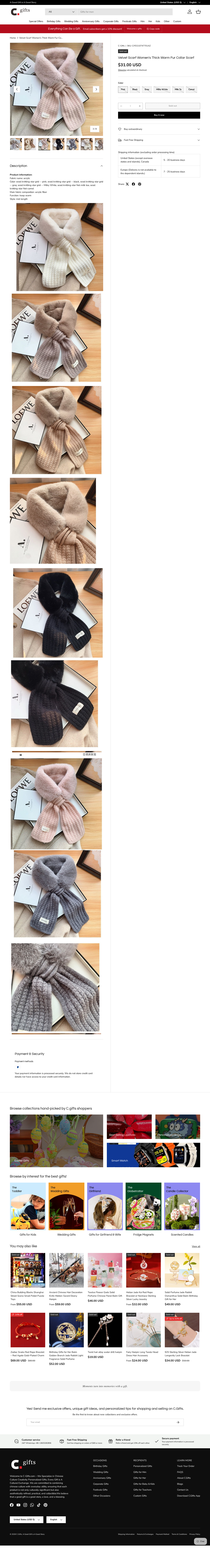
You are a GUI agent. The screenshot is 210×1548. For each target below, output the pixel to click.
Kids (158, 21)
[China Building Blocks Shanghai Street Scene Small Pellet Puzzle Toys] (28, 1270)
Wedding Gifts (71, 21)
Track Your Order (185, 1466)
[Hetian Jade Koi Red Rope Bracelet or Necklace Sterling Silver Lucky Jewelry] (143, 1270)
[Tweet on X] (127, 184)
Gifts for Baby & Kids (144, 1483)
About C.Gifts (184, 1478)
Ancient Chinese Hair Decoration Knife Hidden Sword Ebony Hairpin (66, 1296)
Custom (177, 21)
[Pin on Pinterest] (140, 184)
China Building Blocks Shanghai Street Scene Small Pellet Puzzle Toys (27, 1296)
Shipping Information (126, 1534)
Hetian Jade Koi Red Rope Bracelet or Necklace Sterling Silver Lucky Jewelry (141, 1296)
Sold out (173, 105)
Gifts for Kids (28, 1234)
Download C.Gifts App (188, 1495)
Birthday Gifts (54, 21)
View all (196, 1246)
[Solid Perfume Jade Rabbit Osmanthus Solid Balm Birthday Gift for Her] (182, 1270)
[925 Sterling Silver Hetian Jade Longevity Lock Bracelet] (182, 1330)
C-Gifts (121, 45)
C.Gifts (19, 1534)
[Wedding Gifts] (66, 1206)
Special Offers (36, 21)
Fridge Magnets (143, 1234)
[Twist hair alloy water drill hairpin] (105, 1330)
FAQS (180, 1472)
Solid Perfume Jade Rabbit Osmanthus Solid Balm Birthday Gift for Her (181, 1296)
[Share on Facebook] (133, 184)
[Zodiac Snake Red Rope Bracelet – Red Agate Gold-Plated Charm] (28, 1330)
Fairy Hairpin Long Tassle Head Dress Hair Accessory (142, 1354)
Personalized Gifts (142, 1466)
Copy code (155, 28)
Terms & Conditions (179, 1534)
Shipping (122, 70)
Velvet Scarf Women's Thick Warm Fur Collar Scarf (41, 38)
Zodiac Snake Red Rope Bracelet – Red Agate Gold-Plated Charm (27, 1354)
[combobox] (109, 11)
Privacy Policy (194, 1534)
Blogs (180, 1483)
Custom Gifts (140, 1495)
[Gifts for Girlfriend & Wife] (105, 1206)
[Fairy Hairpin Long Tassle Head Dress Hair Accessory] (143, 1330)
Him (143, 21)
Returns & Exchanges (145, 1534)
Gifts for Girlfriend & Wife (105, 1234)
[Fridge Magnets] (143, 1206)
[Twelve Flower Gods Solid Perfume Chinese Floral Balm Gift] (105, 1270)
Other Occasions (101, 1495)
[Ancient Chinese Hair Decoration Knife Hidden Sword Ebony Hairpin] (66, 1270)
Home (13, 38)
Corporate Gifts (111, 21)
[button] (198, 11)
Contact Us (182, 1489)
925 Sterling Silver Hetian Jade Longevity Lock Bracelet (180, 1354)
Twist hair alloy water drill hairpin (105, 1352)
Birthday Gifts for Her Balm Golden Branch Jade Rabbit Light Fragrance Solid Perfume (66, 1356)
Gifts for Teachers (142, 1489)
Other (167, 21)
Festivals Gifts (129, 21)
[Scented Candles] (182, 1206)
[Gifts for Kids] (28, 1206)
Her (150, 21)
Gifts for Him (139, 1472)
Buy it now (159, 115)
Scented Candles (182, 1234)
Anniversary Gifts (91, 21)
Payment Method (162, 1534)
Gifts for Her (139, 1478)
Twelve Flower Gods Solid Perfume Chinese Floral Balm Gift (105, 1294)
